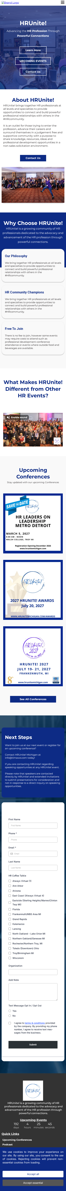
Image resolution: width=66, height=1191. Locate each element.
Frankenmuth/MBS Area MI (26, 914)
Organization (15, 965)
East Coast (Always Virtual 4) (28, 895)
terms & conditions (35, 1023)
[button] (62, 3)
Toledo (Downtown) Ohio (25, 948)
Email (12, 847)
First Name (14, 819)
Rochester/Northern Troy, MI (27, 943)
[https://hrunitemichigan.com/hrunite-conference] (33, 656)
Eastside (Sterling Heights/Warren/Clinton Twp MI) (34, 902)
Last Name (14, 861)
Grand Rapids (19, 919)
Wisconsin (18, 958)
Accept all (33, 1174)
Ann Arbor (17, 885)
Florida (16, 909)
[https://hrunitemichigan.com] (10, 2)
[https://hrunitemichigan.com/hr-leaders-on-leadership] (33, 523)
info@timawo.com (16, 757)
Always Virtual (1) (21, 881)
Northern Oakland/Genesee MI (28, 938)
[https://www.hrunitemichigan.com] (33, 1091)
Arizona (16, 890)
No (14, 1015)
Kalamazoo (18, 924)
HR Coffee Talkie (17, 875)
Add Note (13, 980)
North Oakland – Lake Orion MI (28, 933)
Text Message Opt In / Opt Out (24, 1005)
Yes (14, 1010)
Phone (12, 833)
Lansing (16, 928)
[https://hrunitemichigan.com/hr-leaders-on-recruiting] (33, 590)
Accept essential (33, 1182)
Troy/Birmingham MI (23, 953)
